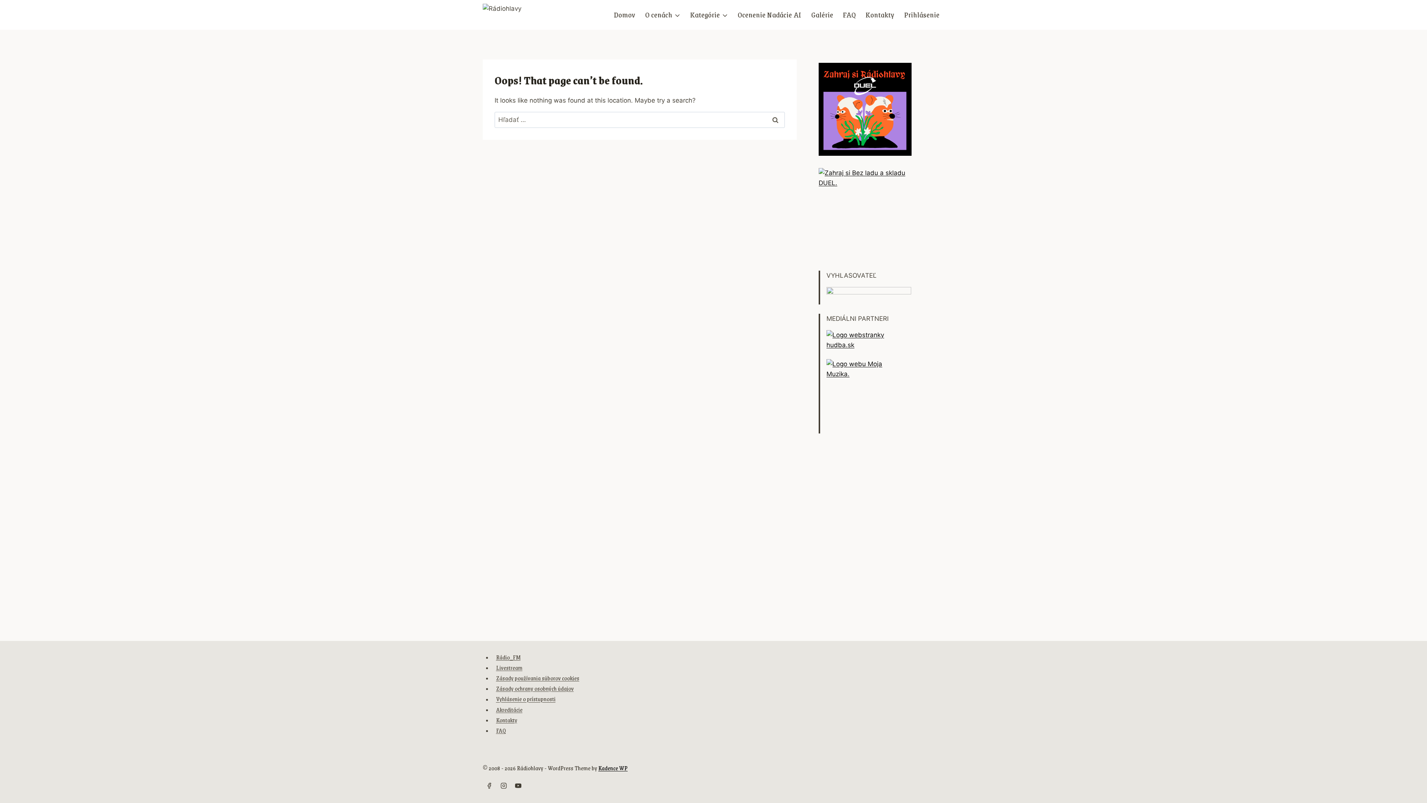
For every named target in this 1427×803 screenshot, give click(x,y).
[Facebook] (489, 785)
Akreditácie (509, 709)
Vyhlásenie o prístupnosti (526, 699)
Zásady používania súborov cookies (537, 678)
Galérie (822, 14)
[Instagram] (503, 785)
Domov (624, 14)
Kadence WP (613, 768)
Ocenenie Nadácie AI (769, 14)
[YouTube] (518, 785)
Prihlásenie (921, 14)
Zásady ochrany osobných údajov (535, 688)
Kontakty (879, 14)
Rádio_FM (508, 657)
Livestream (509, 667)
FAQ (849, 14)
